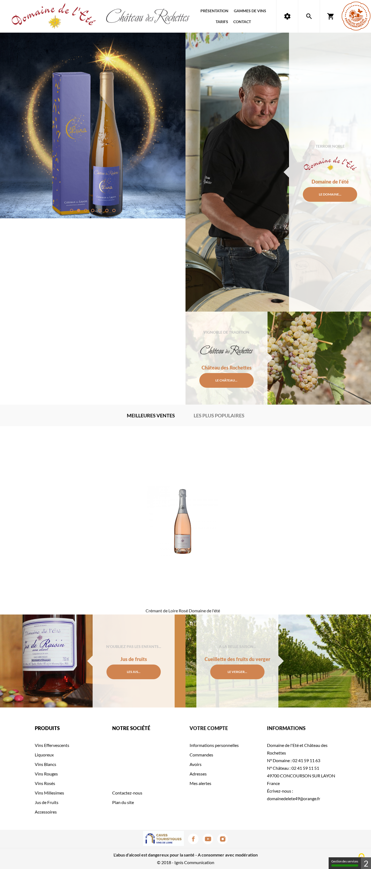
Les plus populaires (219, 415)
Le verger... (237, 672)
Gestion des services (344, 861)
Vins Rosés (45, 783)
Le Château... (226, 380)
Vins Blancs (45, 764)
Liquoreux (44, 754)
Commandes (201, 754)
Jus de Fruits (46, 802)
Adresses (198, 773)
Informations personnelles (214, 745)
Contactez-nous (127, 792)
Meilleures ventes (151, 415)
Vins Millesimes (49, 792)
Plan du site (123, 802)
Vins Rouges (46, 773)
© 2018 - (165, 862)
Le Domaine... (330, 194)
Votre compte (209, 728)
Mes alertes (200, 783)
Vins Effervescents (52, 745)
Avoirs (196, 764)
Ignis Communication (194, 862)
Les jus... (133, 672)
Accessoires (46, 811)
